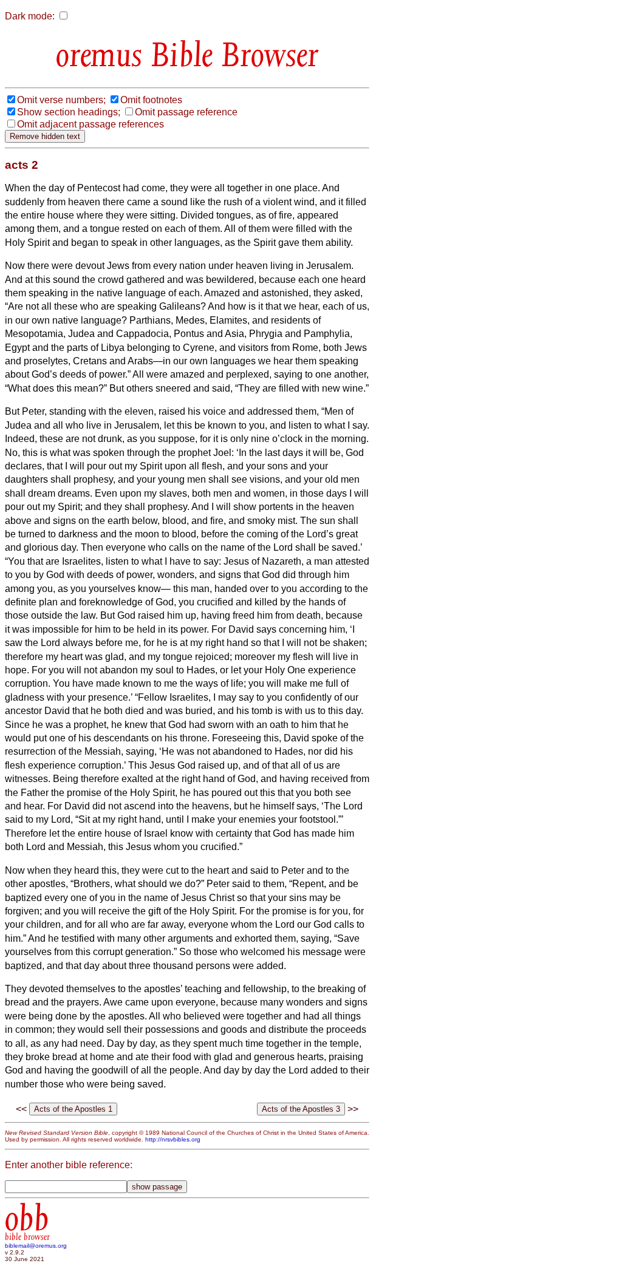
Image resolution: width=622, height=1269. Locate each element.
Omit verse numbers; (61, 100)
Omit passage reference (186, 112)
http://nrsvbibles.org (172, 1139)
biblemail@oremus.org (36, 1245)
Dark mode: (30, 16)
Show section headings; (68, 112)
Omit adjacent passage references (90, 124)
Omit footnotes (151, 100)
